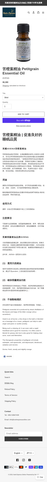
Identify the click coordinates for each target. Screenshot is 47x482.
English (17, 453)
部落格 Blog (9, 383)
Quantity (5, 102)
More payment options (23, 126)
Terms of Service (11, 395)
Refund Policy (10, 389)
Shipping (6, 85)
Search (7, 377)
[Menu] (43, 12)
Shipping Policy (10, 401)
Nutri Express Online (19, 474)
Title (4, 93)
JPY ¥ (29, 453)
